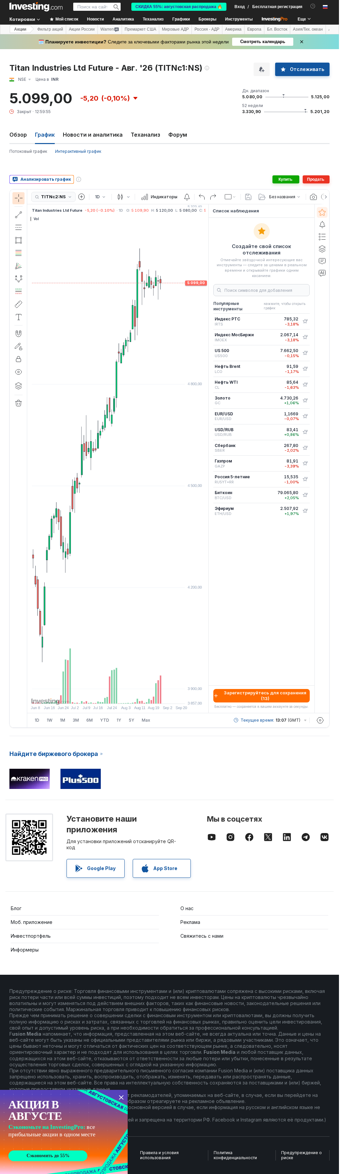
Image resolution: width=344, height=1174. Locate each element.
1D (37, 720)
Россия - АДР (207, 29)
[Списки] (322, 236)
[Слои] (18, 386)
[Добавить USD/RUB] (305, 432)
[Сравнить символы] (82, 197)
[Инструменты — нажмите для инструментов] (18, 304)
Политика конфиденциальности (235, 1155)
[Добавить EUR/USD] (305, 416)
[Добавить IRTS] (305, 321)
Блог (16, 908)
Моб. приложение (31, 922)
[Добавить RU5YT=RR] (305, 479)
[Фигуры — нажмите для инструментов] (18, 240)
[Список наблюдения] (322, 212)
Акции (20, 29)
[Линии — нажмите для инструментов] (18, 215)
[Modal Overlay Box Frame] (64, 1132)
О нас (187, 908)
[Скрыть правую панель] (206, 459)
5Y (131, 720)
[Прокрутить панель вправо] (324, 196)
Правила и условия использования (159, 1155)
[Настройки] (320, 720)
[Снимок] (313, 197)
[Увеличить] (108, 695)
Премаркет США (140, 29)
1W (49, 720)
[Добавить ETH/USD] (305, 511)
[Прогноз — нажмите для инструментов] (18, 291)
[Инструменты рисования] (29, 458)
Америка (233, 29)
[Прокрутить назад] (118, 695)
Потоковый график (28, 151)
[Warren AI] (322, 273)
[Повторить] (213, 197)
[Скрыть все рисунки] (18, 372)
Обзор (18, 134)
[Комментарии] (322, 260)
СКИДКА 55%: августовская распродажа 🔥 (178, 6)
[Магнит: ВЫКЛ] (18, 333)
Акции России (82, 29)
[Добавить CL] (305, 384)
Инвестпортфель (31, 936)
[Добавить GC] (305, 400)
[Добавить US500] (305, 353)
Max (146, 720)
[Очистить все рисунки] (18, 403)
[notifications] (313, 6)
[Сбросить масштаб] (136, 695)
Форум (177, 134)
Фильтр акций (50, 29)
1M (62, 720)
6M (89, 720)
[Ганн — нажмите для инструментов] (18, 266)
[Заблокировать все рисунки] (18, 359)
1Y (119, 720)
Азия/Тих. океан (308, 29)
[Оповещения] (322, 224)
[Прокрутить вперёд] (127, 695)
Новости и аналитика (93, 134)
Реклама (190, 922)
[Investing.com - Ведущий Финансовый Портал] (35, 6)
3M (76, 720)
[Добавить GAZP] (305, 463)
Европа (254, 29)
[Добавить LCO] (305, 369)
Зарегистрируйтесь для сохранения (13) (265, 695)
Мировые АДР (175, 29)
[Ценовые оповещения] (187, 197)
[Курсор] (18, 198)
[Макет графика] (230, 197)
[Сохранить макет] (248, 197)
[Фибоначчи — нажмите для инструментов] (18, 253)
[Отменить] (202, 197)
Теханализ (145, 134)
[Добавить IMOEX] (305, 337)
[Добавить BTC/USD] (305, 495)
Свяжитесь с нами (201, 936)
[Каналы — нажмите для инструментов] (18, 227)
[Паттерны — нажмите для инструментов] (18, 279)
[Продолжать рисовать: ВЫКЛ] (18, 346)
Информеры (25, 950)
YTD (104, 720)
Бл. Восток (277, 29)
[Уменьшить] (99, 695)
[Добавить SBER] (305, 448)
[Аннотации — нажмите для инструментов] (18, 317)
